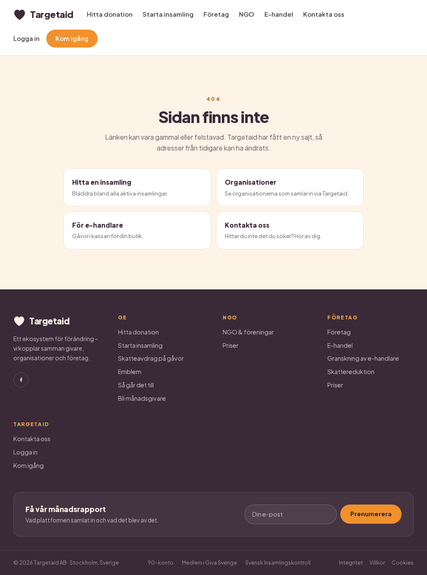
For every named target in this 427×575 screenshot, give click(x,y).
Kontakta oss (323, 14)
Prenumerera (371, 513)
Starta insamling (168, 14)
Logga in (26, 38)
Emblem (129, 371)
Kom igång (71, 38)
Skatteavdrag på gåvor (151, 358)
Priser (231, 345)
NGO (246, 14)
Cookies (403, 562)
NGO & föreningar (248, 332)
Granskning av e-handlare (363, 358)
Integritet (351, 562)
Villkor (377, 562)
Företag (216, 14)
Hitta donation (110, 14)
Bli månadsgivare (142, 398)
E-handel (278, 14)
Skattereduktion (350, 371)
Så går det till (136, 385)
